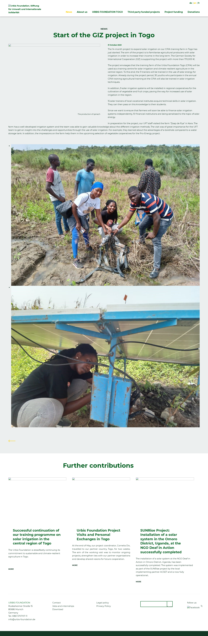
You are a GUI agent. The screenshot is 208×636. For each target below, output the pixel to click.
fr (199, 3)
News (69, 12)
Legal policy (102, 602)
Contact (56, 602)
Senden (170, 606)
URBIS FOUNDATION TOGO (107, 12)
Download (57, 609)
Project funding (174, 12)
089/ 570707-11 (19, 616)
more (11, 569)
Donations (194, 12)
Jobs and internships (63, 606)
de (190, 3)
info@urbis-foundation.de (21, 619)
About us (82, 12)
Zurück (11, 441)
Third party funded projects (144, 12)
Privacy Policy (103, 606)
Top (201, 606)
